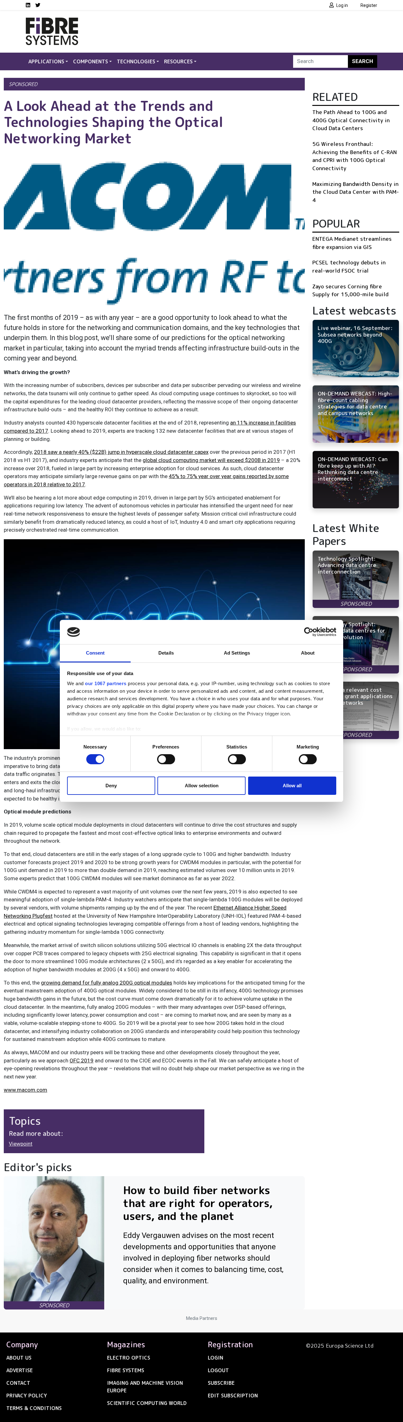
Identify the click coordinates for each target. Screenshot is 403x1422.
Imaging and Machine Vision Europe (145, 1386)
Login (215, 1357)
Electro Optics (128, 1357)
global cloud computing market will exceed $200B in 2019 (211, 460)
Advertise (19, 1370)
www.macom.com (25, 1090)
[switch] (166, 759)
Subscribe (221, 1382)
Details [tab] (166, 653)
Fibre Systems (125, 1370)
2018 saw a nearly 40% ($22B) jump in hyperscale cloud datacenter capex (121, 452)
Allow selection (202, 785)
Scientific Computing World (147, 1403)
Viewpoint (20, 1144)
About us (18, 1357)
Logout (218, 1370)
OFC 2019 (82, 1060)
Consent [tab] (95, 653)
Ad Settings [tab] (237, 653)
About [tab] (308, 653)
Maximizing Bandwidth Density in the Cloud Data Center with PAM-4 (355, 192)
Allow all (292, 785)
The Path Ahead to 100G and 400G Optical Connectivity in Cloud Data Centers (351, 120)
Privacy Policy (26, 1395)
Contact (18, 1382)
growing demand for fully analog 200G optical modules (106, 983)
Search (362, 61)
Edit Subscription (233, 1395)
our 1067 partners (106, 683)
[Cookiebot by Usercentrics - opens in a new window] (308, 632)
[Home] (52, 21)
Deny (111, 785)
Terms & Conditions (34, 1408)
